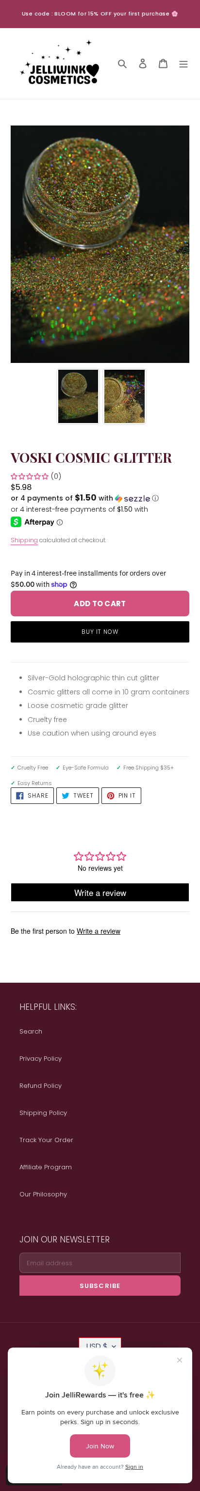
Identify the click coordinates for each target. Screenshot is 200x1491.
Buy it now (100, 632)
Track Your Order (46, 1140)
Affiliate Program (45, 1167)
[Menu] (183, 63)
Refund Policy (40, 1085)
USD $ (96, 1346)
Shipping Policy (43, 1112)
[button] (85, 498)
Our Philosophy (43, 1194)
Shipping (24, 540)
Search (30, 1031)
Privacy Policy (40, 1058)
